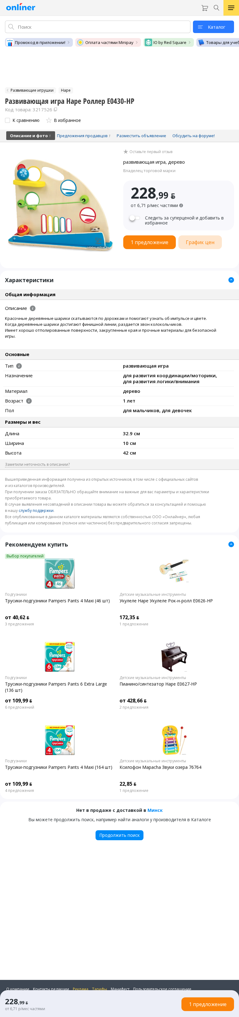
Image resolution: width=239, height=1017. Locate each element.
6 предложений (19, 707)
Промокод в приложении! (40, 42)
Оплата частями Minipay (109, 42)
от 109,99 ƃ (18, 700)
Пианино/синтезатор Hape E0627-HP (158, 684)
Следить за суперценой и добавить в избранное (184, 220)
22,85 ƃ (128, 783)
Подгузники (16, 594)
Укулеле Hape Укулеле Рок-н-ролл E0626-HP (166, 601)
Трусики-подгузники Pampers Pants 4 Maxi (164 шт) (58, 767)
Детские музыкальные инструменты (153, 594)
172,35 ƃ (129, 617)
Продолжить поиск (119, 835)
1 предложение (134, 624)
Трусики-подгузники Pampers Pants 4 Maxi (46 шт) (57, 601)
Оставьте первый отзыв (150, 152)
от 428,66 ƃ (133, 700)
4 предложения (19, 790)
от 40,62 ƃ (17, 617)
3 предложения (19, 624)
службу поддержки (36, 510)
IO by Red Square (169, 42)
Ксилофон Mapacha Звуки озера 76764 (160, 767)
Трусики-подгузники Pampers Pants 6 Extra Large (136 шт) (56, 687)
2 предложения (134, 707)
